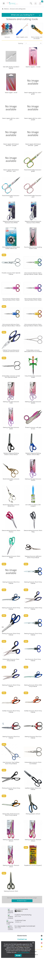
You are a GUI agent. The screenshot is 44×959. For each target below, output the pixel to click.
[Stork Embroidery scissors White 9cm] (11, 494)
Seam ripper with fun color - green (33, 93)
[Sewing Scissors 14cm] (11, 880)
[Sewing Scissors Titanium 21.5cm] (33, 829)
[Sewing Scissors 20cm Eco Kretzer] (11, 726)
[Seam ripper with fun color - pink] (11, 108)
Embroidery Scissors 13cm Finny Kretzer (11, 660)
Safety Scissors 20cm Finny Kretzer (33, 711)
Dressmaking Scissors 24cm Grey (33, 531)
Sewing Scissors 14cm (11, 891)
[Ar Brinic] (12, 3)
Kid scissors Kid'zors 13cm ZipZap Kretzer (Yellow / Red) (33, 325)
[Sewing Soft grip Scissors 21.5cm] (33, 468)
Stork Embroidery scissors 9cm (11, 479)
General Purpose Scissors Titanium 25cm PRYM (33, 222)
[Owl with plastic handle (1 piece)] (11, 56)
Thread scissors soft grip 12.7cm (33, 428)
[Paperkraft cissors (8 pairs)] (33, 855)
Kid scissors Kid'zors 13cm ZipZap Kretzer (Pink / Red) (11, 299)
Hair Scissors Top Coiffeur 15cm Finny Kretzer (11, 763)
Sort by (20, 43)
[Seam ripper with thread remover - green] (33, 133)
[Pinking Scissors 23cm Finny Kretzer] (11, 623)
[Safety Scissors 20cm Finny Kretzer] (33, 700)
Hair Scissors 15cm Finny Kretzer (33, 660)
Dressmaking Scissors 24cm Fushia (11, 531)
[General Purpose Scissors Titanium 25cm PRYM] (33, 211)
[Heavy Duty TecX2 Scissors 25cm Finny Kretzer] (11, 803)
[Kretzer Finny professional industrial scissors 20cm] (11, 339)
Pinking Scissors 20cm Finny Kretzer (11, 788)
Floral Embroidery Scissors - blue (11, 196)
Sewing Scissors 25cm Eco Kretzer (11, 582)
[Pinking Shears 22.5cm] (33, 803)
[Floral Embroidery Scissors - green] (33, 159)
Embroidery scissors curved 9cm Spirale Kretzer (11, 376)
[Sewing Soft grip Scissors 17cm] (11, 391)
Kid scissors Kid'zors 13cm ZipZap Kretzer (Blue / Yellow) (11, 325)
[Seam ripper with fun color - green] (33, 82)
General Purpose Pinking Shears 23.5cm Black (11, 453)
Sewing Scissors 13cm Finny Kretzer (33, 634)
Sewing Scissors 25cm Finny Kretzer (11, 685)
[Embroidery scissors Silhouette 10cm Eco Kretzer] (33, 339)
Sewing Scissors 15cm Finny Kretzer (33, 582)
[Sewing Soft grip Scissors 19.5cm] (33, 391)
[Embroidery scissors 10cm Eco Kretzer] (33, 752)
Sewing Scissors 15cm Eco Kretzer (33, 737)
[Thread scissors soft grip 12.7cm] (33, 417)
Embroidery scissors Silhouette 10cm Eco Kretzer (33, 350)
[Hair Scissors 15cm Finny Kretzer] (33, 648)
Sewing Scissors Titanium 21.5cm (33, 840)
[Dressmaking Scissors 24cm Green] (11, 545)
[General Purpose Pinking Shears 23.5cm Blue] (33, 442)
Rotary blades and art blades (36, 37)
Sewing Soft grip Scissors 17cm (11, 402)
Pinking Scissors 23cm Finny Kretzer (11, 634)
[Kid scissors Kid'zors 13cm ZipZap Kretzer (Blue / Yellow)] (11, 314)
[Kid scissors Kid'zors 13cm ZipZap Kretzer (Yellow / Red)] (33, 314)
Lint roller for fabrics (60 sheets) (33, 505)
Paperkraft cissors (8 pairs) (33, 865)
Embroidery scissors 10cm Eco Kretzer (33, 763)
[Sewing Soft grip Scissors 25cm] (11, 417)
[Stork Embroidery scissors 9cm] (11, 468)
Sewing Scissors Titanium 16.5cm (11, 840)
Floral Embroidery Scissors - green (33, 170)
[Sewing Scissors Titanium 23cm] (11, 855)
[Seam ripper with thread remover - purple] (11, 133)
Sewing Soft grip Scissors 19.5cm (33, 402)
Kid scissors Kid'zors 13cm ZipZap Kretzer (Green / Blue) (33, 273)
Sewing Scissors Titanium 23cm (11, 866)
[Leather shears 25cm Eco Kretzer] (33, 777)
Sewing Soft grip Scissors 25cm (11, 428)
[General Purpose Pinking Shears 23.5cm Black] (11, 442)
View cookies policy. (23, 952)
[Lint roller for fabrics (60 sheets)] (33, 494)
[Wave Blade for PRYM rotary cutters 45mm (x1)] (11, 236)
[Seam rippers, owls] (22, 29)
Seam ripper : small (11, 92)
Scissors (7, 37)
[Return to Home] (2, 9)
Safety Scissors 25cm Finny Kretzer (11, 711)
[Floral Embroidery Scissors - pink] (33, 185)
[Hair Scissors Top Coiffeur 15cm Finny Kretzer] (11, 752)
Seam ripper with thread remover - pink (11, 170)
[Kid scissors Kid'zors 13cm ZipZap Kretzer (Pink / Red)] (11, 288)
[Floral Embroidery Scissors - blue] (11, 185)
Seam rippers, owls (22, 37)
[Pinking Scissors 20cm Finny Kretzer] (11, 777)
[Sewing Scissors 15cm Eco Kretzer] (33, 726)
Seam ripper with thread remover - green (33, 144)
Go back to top (21, 900)
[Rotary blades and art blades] (36, 29)
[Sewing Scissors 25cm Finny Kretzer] (11, 674)
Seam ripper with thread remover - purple (11, 144)
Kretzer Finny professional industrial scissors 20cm (11, 350)
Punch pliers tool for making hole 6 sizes (33, 247)
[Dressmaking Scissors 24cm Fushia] (11, 520)
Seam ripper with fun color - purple (33, 119)
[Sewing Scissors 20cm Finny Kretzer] (11, 597)
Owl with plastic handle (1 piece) (11, 67)
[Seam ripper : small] (11, 82)
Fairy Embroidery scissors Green (33, 376)
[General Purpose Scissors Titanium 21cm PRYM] (11, 211)
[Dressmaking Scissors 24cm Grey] (33, 520)
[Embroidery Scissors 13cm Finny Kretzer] (11, 648)
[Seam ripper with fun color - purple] (33, 108)
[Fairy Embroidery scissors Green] (33, 365)
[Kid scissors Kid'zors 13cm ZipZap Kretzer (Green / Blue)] (33, 262)
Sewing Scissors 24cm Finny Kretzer (33, 608)
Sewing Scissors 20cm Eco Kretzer (11, 737)
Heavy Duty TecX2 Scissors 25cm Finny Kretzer (11, 814)
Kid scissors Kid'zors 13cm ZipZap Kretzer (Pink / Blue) (33, 299)
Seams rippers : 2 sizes (33, 67)
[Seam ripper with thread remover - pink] (11, 159)
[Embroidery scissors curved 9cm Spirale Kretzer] (11, 365)
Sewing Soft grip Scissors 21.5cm (33, 479)
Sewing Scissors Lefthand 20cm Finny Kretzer (33, 556)
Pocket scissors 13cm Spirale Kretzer (11, 273)
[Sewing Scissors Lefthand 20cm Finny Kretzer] (33, 545)
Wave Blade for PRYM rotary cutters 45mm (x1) (11, 247)
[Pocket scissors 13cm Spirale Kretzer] (11, 262)
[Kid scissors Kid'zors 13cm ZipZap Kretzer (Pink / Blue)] (33, 288)
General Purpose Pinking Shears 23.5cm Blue (33, 453)
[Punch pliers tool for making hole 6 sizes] (33, 236)
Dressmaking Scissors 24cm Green (11, 556)
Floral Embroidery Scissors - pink (33, 196)
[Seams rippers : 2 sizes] (33, 56)
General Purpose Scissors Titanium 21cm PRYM (11, 222)
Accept (18, 955)
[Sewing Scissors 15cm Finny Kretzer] (33, 571)
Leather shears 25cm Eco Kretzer (33, 788)
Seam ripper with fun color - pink (11, 119)
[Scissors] (7, 29)
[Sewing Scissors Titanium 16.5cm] (11, 829)
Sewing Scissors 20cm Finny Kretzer (11, 608)
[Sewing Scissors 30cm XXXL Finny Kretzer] (33, 674)
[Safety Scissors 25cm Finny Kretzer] (11, 700)
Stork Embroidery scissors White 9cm (11, 505)
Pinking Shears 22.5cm (33, 814)
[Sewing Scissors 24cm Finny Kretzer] (33, 597)
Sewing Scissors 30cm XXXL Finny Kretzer (33, 685)
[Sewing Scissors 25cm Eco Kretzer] (11, 571)
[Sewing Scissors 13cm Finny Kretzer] (33, 623)
